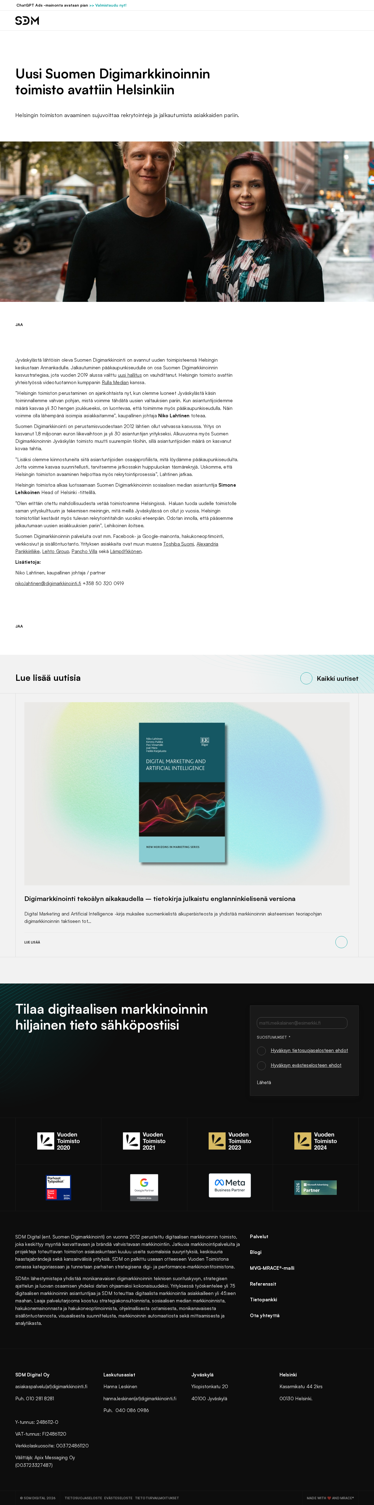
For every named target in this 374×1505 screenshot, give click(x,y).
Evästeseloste (118, 1498)
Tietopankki (263, 1299)
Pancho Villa (84, 551)
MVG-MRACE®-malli (272, 1268)
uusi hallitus (130, 375)
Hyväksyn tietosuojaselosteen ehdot (309, 1050)
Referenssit (263, 1284)
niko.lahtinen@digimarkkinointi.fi (48, 583)
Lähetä (264, 1082)
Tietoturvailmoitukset (157, 1498)
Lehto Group (55, 551)
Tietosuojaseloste (83, 1498)
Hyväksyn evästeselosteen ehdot (306, 1065)
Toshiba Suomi (178, 544)
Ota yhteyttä (265, 1315)
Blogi (255, 1252)
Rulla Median (115, 382)
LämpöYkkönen (126, 551)
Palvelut (259, 1236)
